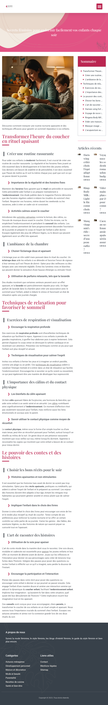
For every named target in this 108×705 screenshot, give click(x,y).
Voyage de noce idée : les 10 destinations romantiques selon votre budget (94, 113)
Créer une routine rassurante (94, 75)
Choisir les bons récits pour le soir (94, 100)
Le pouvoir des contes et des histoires (93, 96)
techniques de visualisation (48, 365)
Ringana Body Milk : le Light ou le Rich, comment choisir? (94, 117)
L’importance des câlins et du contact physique (94, 92)
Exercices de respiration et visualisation (94, 88)
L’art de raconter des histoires (94, 105)
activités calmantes (26, 217)
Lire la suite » (88, 180)
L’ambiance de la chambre (94, 79)
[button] (99, 6)
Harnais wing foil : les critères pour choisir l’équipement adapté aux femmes (94, 109)
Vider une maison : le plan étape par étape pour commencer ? (94, 121)
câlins (55, 403)
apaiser (45, 551)
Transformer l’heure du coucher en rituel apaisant (93, 71)
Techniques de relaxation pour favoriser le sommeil (93, 84)
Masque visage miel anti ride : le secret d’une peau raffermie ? (94, 126)
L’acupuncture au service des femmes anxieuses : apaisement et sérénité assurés (94, 130)
